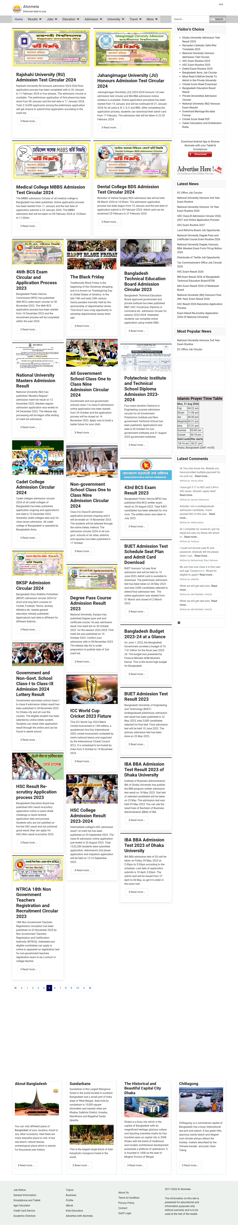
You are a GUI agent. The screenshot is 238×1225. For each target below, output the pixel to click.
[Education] (77, 19)
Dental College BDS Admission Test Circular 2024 (128, 189)
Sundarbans (80, 1083)
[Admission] (100, 19)
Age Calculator (21, 1205)
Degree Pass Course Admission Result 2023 (90, 603)
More (150, 19)
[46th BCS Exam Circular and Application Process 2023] (38, 252)
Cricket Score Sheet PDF (196, 119)
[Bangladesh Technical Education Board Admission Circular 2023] (146, 252)
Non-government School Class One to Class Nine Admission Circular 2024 (90, 495)
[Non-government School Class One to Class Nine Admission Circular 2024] (92, 461)
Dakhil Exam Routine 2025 (197, 68)
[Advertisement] (92, 1040)
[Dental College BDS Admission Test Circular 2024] (132, 160)
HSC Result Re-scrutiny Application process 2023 (36, 792)
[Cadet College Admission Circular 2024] (38, 457)
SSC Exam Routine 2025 (196, 60)
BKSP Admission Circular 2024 (33, 585)
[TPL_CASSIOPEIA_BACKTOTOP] (232, 1219)
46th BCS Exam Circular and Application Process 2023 (36, 280)
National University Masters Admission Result (35, 380)
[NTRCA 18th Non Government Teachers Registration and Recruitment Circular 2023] (38, 869)
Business (71, 1195)
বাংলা (221, 4)
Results (33, 19)
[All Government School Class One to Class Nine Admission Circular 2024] (92, 352)
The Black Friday (87, 277)
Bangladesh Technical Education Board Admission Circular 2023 (145, 281)
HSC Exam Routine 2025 (196, 64)
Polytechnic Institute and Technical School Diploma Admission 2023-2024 (145, 388)
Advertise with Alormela (79, 1215)
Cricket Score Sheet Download (199, 84)
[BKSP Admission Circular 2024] (38, 563)
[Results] (40, 19)
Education (68, 19)
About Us (123, 1192)
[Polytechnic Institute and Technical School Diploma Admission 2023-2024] (146, 357)
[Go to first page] (15, 988)
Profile (69, 1200)
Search (219, 19)
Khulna (74, 1112)
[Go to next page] (84, 988)
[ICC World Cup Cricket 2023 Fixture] (92, 689)
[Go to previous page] (22, 988)
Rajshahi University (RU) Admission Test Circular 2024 (46, 77)
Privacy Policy (126, 1202)
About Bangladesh (31, 1083)
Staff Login (124, 1213)
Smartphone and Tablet (26, 1200)
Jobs (50, 19)
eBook (69, 1205)
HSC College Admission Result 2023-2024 (88, 816)
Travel (134, 19)
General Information (24, 1195)
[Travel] (140, 19)
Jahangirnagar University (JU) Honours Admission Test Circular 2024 (130, 81)
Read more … (29, 121)
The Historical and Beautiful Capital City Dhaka (142, 1088)
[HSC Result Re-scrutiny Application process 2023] (38, 766)
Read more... (202, 476)
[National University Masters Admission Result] (38, 355)
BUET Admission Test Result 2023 (146, 696)
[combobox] (190, 19)
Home (19, 19)
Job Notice (19, 1189)
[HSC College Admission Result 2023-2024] (92, 789)
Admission (91, 19)
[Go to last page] (90, 988)
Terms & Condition (128, 1197)
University (114, 19)
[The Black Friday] (92, 254)
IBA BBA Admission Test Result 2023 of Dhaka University (144, 769)
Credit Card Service (24, 1210)
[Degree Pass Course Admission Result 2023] (92, 577)
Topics (70, 1189)
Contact (122, 1208)
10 (77, 987)
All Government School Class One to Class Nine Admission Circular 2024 (90, 384)
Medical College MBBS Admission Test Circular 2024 (50, 189)
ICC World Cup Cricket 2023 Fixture (90, 713)
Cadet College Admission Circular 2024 (35, 487)
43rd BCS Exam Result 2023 (140, 490)
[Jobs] (55, 19)
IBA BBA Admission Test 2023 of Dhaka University (144, 845)
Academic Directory (24, 1215)
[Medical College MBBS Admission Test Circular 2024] (51, 160)
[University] (122, 19)
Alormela (31, 6)
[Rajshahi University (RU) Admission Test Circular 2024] (51, 48)
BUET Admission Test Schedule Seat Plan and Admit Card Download (146, 554)
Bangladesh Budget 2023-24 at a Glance (144, 634)
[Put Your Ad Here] (200, 170)
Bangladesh (22, 1130)
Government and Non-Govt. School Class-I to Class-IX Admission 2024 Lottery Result (35, 683)
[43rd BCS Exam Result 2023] (146, 469)
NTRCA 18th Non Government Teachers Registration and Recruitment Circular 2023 (37, 903)
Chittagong (188, 1083)
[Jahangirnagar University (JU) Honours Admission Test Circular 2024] (132, 48)
